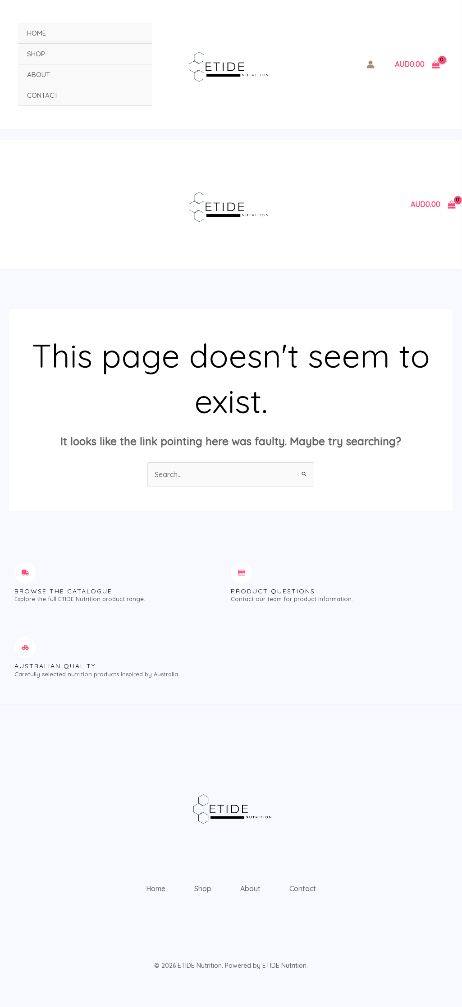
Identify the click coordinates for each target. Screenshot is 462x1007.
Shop (36, 54)
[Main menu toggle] (11, 204)
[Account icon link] (370, 64)
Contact (42, 95)
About (38, 74)
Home (36, 33)
